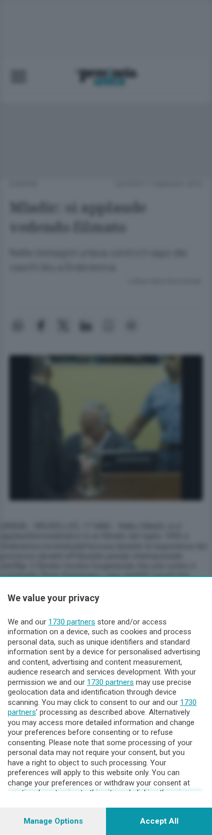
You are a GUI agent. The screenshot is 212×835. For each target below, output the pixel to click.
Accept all (159, 821)
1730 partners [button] (71, 622)
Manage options (53, 821)
